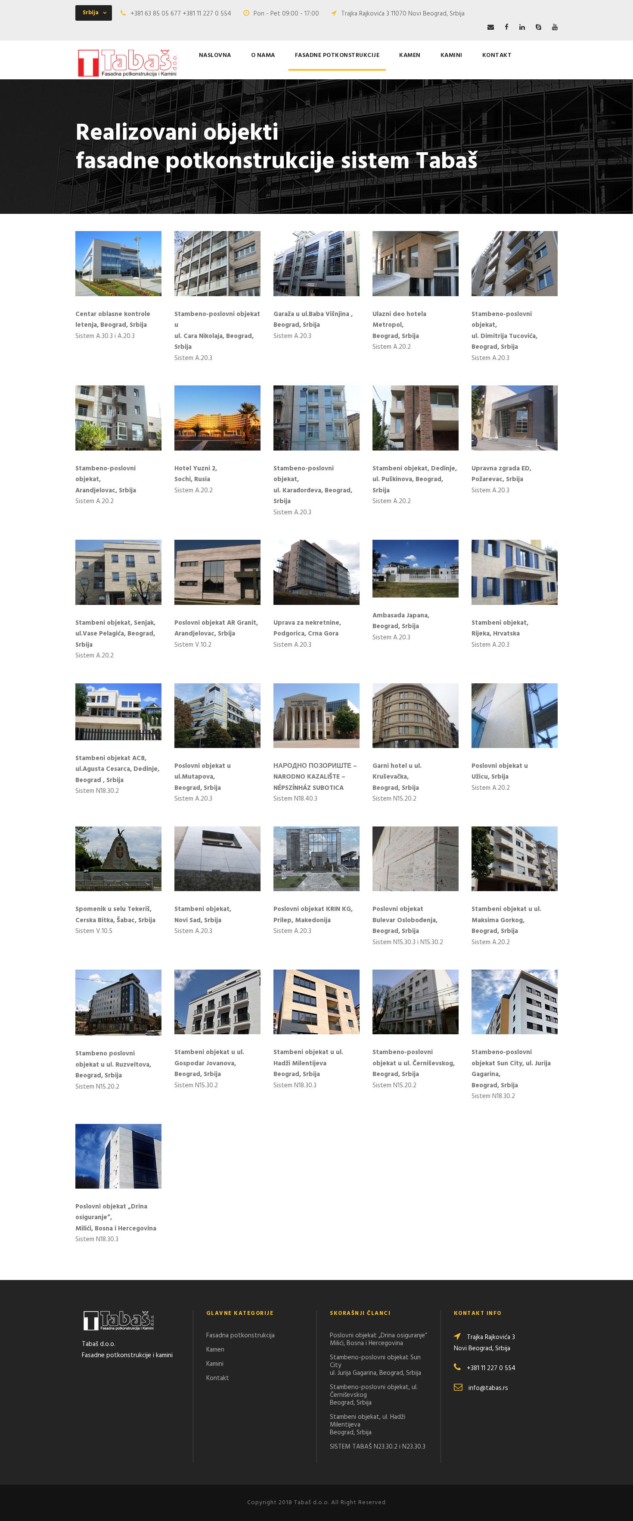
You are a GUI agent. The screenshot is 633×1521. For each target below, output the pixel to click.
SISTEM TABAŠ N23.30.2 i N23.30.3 (377, 1447)
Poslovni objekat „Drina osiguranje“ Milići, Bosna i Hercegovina (378, 1339)
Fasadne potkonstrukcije (337, 55)
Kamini (451, 55)
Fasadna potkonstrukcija (240, 1335)
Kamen (410, 55)
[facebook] (507, 27)
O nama (263, 55)
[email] (490, 27)
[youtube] (555, 27)
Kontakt (497, 55)
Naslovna (215, 55)
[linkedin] (522, 27)
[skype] (538, 27)
